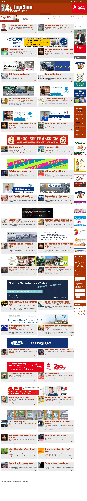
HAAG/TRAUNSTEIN (19, 150)
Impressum (15, 481)
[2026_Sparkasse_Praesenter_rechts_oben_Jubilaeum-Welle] (79, 3)
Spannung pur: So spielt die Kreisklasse (21, 25)
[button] (76, 14)
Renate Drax (12, 27)
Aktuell (29, 75)
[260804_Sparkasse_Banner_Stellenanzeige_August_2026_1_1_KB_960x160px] (37, 362)
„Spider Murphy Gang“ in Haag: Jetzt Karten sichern (23, 302)
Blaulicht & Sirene (68, 197)
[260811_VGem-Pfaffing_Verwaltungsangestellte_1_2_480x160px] (55, 111)
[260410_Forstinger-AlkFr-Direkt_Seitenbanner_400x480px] (80, 158)
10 (74, 313)
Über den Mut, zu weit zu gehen (19, 397)
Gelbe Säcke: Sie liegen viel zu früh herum (58, 219)
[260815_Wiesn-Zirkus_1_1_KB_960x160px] (37, 136)
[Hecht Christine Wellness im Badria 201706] (80, 238)
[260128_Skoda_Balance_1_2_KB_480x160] (18, 86)
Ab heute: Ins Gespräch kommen (55, 171)
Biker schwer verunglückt (17, 421)
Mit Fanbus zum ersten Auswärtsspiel (20, 171)
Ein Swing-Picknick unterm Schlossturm (58, 397)
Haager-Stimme (30, 27)
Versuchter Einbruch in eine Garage (56, 463)
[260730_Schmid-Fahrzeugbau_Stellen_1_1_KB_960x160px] (37, 38)
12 (78, 313)
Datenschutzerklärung (79, 281)
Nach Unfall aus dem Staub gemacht (56, 196)
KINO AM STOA (56, 150)
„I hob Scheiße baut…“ (16, 147)
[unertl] (80, 62)
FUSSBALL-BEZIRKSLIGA (56, 28)
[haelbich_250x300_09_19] (80, 141)
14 (81, 313)
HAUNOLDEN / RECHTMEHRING (19, 222)
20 (79, 314)
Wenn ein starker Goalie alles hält (19, 98)
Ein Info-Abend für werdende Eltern (20, 196)
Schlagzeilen (11, 150)
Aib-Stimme (29, 51)
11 (76, 313)
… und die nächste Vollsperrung (55, 98)
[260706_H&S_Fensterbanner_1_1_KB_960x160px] (37, 410)
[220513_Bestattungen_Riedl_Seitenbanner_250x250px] (80, 201)
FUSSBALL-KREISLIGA (19, 174)
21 (81, 314)
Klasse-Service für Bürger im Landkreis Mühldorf (57, 422)
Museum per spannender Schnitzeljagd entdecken (21, 244)
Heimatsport (11, 28)
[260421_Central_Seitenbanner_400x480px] (80, 175)
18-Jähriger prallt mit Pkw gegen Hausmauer (19, 326)
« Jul (75, 318)
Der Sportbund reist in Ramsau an (56, 25)
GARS (52, 101)
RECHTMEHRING (17, 248)
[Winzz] (80, 72)
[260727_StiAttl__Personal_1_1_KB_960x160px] (37, 314)
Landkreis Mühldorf (54, 198)
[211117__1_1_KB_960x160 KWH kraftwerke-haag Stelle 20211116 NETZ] (37, 386)
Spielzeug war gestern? (16, 49)
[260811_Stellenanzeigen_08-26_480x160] (18, 62)
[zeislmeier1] (80, 249)
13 (79, 313)
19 (78, 314)
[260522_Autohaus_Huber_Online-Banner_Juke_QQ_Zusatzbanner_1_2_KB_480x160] (37, 208)
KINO (15, 400)
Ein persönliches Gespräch (53, 74)
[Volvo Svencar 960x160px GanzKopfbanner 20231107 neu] (37, 232)
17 (74, 314)
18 (76, 314)
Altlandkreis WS (68, 53)
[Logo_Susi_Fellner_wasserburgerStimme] (80, 216)
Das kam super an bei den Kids (55, 267)
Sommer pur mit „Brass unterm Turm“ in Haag (58, 450)
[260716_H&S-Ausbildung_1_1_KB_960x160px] (37, 256)
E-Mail (76, 275)
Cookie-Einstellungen (23, 481)
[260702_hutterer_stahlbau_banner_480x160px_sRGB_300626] (55, 184)
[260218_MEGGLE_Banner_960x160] (37, 338)
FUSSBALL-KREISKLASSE (20, 28)
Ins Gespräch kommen (52, 373)
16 (84, 313)
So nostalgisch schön (52, 147)
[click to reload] (80, 290)
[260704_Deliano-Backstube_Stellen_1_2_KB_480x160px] (55, 86)
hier (77, 274)
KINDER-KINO (19, 52)
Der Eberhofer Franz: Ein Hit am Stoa (57, 349)
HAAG (52, 400)
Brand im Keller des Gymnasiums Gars (21, 463)
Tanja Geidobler (13, 75)
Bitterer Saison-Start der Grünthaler (20, 373)
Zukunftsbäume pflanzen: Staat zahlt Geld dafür (22, 450)
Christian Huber (49, 53)
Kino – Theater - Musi (15, 306)
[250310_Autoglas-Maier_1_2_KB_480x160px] (55, 62)
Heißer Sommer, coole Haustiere (19, 74)
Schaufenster (50, 270)
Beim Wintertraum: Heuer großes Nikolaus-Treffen (59, 326)
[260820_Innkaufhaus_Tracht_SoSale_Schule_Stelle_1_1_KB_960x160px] (37, 160)
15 (83, 313)
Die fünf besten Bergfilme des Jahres (57, 301)
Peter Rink (12, 149)
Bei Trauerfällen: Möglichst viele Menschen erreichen (59, 50)
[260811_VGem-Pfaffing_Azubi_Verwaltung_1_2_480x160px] (18, 184)
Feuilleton (33, 51)
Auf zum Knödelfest (15, 219)
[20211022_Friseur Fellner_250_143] (80, 229)
